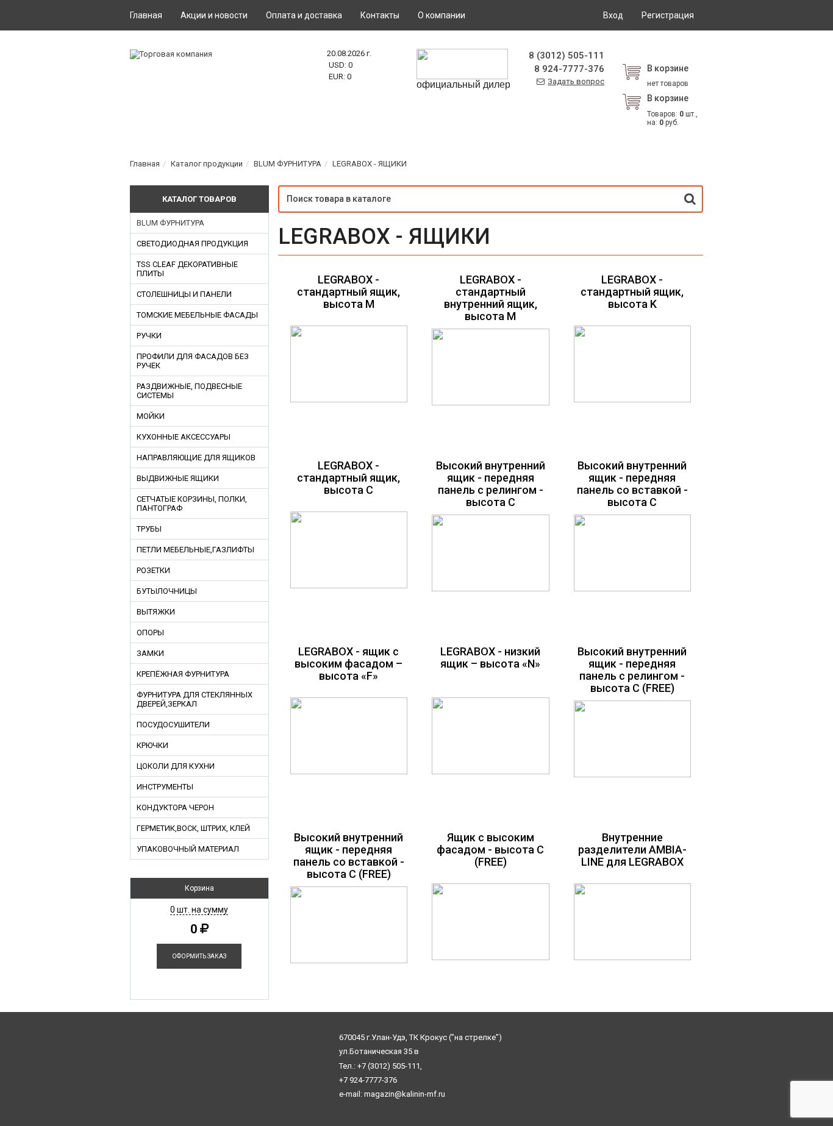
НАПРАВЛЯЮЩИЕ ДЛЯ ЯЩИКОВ (196, 457)
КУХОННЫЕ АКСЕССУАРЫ (184, 436)
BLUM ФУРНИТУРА (287, 163)
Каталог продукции (207, 163)
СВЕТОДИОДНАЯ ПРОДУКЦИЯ (192, 243)
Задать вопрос (576, 81)
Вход (613, 15)
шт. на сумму (199, 909)
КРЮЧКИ (152, 745)
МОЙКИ (151, 416)
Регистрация (668, 15)
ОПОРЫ (150, 632)
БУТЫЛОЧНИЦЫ (167, 591)
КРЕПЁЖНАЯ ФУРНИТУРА (183, 674)
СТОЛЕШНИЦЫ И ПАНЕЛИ (184, 294)
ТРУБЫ (149, 528)
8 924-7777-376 (569, 68)
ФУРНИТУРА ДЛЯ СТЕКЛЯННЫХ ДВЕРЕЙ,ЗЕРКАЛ (194, 699)
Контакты (379, 15)
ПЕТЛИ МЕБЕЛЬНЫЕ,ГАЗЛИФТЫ (195, 549)
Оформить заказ (199, 956)
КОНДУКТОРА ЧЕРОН (175, 807)
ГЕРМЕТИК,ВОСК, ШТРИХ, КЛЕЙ (193, 828)
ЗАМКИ (150, 653)
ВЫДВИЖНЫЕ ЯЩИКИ (178, 478)
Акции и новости (214, 15)
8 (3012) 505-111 (566, 55)
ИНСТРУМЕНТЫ (165, 786)
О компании (441, 15)
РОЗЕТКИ (153, 570)
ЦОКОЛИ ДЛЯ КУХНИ (176, 766)
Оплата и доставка (304, 15)
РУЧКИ (149, 335)
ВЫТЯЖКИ (156, 611)
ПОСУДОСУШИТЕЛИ (173, 724)
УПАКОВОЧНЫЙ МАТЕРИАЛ (188, 848)
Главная (146, 15)
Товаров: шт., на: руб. (672, 110)
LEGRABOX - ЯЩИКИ (369, 163)
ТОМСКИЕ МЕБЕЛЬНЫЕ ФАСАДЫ (197, 314)
